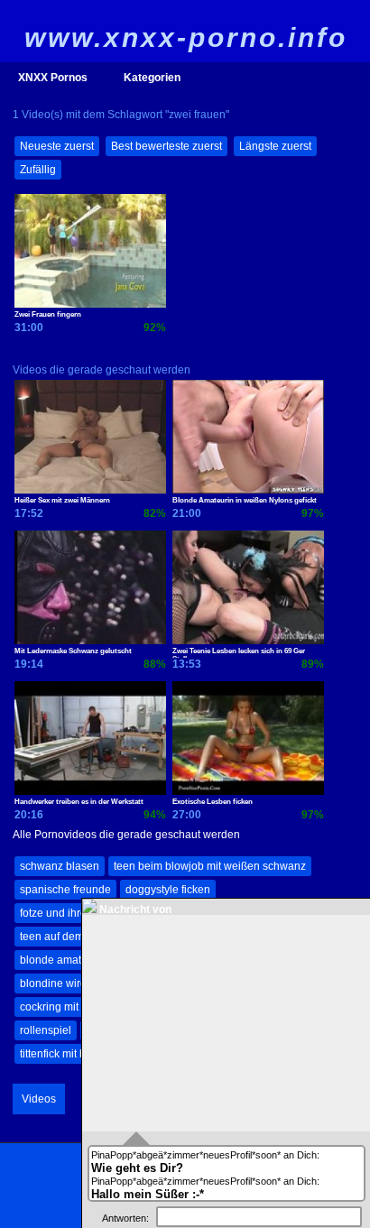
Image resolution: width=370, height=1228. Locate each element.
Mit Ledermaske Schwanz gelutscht (73, 651)
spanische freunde (65, 889)
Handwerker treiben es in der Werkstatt (78, 802)
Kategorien (152, 77)
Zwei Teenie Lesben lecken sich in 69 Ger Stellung (238, 652)
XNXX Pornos (53, 77)
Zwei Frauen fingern (47, 314)
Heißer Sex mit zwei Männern (62, 500)
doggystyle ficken (167, 889)
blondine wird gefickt (70, 983)
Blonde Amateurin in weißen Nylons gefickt (244, 500)
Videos (39, 1099)
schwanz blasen (59, 866)
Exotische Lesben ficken (212, 802)
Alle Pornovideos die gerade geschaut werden (126, 834)
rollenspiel (45, 1030)
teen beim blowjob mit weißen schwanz (210, 866)
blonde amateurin (63, 960)
